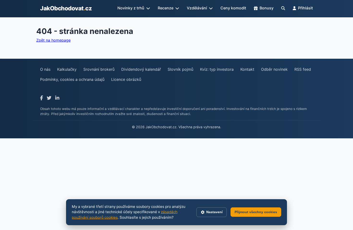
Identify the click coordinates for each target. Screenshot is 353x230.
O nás (45, 69)
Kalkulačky (67, 69)
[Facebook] (41, 98)
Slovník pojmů (180, 69)
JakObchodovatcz (66, 8)
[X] (49, 98)
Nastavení (214, 212)
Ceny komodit (233, 8)
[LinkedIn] (57, 98)
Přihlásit (305, 8)
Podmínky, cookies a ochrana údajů (72, 79)
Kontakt (247, 69)
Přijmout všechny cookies (256, 212)
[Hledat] (283, 8)
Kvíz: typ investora (217, 69)
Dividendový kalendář (141, 69)
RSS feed (302, 69)
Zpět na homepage (53, 40)
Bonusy (267, 8)
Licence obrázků (126, 79)
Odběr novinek (274, 69)
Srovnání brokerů (99, 69)
